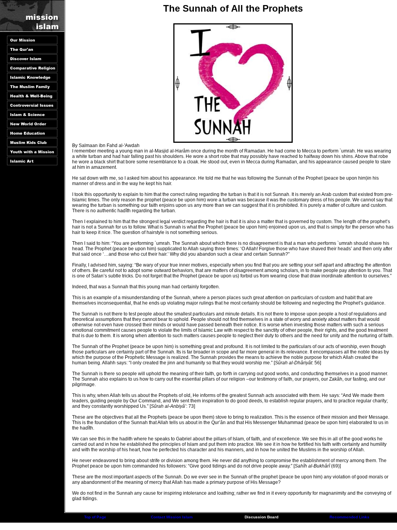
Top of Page (95, 517)
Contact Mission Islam (172, 517)
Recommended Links (349, 517)
